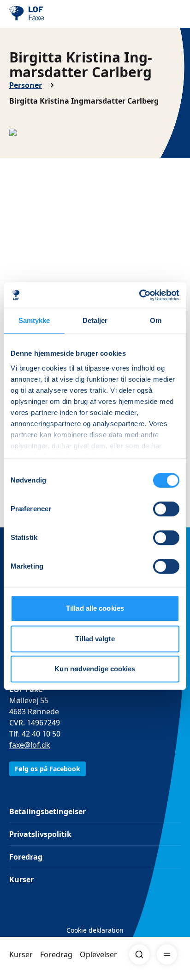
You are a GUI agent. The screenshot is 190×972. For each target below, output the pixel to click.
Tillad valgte (94, 639)
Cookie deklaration (95, 930)
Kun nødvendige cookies (94, 669)
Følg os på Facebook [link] (47, 768)
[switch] (166, 508)
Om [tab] (155, 320)
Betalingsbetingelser (47, 811)
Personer (25, 85)
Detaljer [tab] (95, 320)
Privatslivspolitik (40, 834)
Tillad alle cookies (95, 608)
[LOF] (55, 14)
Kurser (21, 954)
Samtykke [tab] (34, 320)
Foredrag (56, 954)
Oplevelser (98, 954)
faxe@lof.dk (29, 745)
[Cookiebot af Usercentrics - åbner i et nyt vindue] (139, 295)
